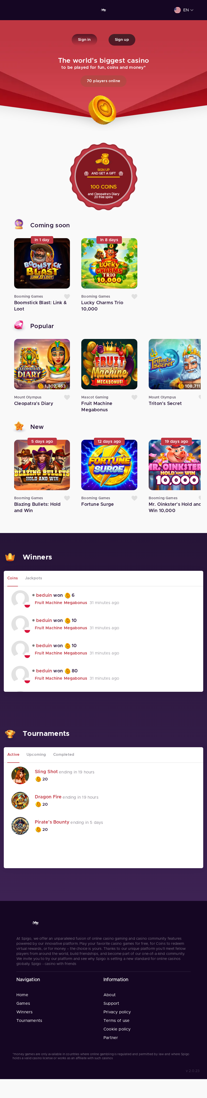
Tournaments (29, 1021)
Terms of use (117, 1021)
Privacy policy (117, 1012)
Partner (111, 1038)
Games (23, 1003)
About (110, 995)
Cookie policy (117, 1029)
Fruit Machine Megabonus (61, 603)
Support (111, 1003)
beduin (44, 595)
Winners (24, 1012)
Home (22, 995)
